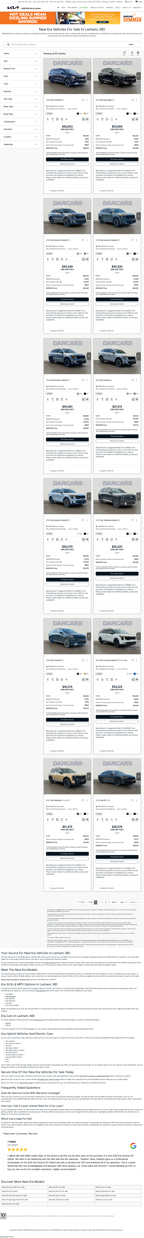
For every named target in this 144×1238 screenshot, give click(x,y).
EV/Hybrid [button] (83, 8)
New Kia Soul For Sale (57, 1196)
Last (122, 902)
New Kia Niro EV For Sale (58, 1191)
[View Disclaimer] (67, 119)
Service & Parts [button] (97, 8)
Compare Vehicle (57, 191)
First (81, 902)
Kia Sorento (41, 991)
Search (131, 44)
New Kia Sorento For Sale (105, 1191)
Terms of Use (47, 1230)
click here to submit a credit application (94, 1076)
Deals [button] (117, 8)
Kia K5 (31, 1029)
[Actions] (87, 100)
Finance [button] (109, 8)
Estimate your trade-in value (49, 1079)
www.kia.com (118, 1230)
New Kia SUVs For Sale (10, 1204)
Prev (90, 902)
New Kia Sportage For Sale (106, 1196)
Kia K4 (8, 1023)
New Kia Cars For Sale (104, 1200)
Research (137, 8)
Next (114, 902)
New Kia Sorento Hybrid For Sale (14, 1196)
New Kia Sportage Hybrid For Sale (15, 1200)
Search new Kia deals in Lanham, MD (15, 979)
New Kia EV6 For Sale (57, 1187)
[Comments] (83, 119)
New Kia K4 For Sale (103, 1187)
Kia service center (26, 1083)
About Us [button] (127, 8)
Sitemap (33, 1230)
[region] (67, 145)
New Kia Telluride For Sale (59, 1200)
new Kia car (39, 1020)
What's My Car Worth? (67, 164)
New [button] (63, 8)
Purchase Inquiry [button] (67, 159)
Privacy (39, 1230)
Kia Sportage (10, 996)
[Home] (58, 8)
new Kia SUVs (50, 963)
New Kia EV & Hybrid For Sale (13, 1187)
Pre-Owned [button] (72, 8)
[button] (89, 76)
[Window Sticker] (87, 119)
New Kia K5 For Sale (9, 1191)
